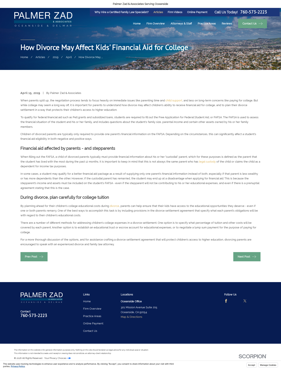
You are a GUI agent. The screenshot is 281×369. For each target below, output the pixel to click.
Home (87, 301)
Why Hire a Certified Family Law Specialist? (122, 12)
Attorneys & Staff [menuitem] (181, 23)
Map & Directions (131, 316)
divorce (114, 205)
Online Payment (197, 12)
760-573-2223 (253, 12)
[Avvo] (235, 301)
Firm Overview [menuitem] (156, 23)
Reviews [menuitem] (227, 23)
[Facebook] (226, 301)
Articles (158, 12)
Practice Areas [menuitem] (207, 23)
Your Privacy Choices (55, 358)
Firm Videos (175, 12)
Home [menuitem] (137, 23)
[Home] (43, 19)
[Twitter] (245, 301)
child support (174, 100)
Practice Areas (92, 316)
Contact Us (90, 330)
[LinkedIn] (254, 301)
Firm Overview (92, 308)
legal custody (207, 161)
